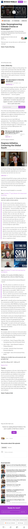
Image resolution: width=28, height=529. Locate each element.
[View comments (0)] (10, 527)
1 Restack (11, 438)
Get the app (20, 523)
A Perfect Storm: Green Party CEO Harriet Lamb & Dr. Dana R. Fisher (16, 480)
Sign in (25, 1)
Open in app (7, 20)
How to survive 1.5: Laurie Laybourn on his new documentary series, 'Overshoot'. (16, 495)
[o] (3, 466)
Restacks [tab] (10, 447)
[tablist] (6, 447)
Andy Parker (12, 149)
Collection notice (23, 519)
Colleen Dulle (24, 502)
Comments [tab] (4, 447)
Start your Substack (10, 523)
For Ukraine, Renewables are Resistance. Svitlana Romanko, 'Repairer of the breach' (16, 475)
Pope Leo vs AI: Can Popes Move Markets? (16, 465)
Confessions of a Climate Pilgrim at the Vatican (15, 500)
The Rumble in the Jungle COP (13, 485)
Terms (17, 519)
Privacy (13, 519)
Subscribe (20, 1)
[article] (14, 466)
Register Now (4, 365)
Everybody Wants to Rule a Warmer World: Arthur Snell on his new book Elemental (16, 470)
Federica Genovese (23, 466)
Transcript (16, 20)
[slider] (12, 16)
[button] (4, 12)
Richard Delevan (8, 134)
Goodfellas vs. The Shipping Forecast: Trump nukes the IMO (15, 490)
